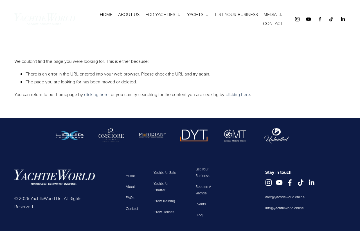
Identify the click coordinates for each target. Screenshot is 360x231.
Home (130, 175)
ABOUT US (129, 14)
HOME (106, 14)
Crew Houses (164, 211)
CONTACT (273, 23)
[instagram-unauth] (297, 19)
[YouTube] (308, 19)
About (130, 186)
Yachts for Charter (161, 186)
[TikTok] (331, 19)
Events (200, 203)
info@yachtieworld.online (284, 207)
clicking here (96, 94)
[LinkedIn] (343, 19)
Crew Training (164, 200)
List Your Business (202, 172)
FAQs (130, 197)
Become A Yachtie (203, 190)
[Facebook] (320, 19)
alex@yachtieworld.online (285, 196)
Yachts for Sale (165, 172)
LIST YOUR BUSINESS (236, 14)
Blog (198, 214)
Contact (132, 208)
